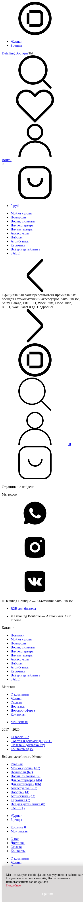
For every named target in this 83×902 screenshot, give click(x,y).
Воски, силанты (23, 221)
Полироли (18, 217)
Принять (47, 894)
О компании (20, 694)
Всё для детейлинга (25, 249)
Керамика (18, 245)
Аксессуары (20, 233)
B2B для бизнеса (23, 608)
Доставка (18, 706)
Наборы (17, 237)
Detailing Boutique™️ (17, 53)
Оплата (16, 702)
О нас (15, 839)
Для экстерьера (22, 225)
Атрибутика (20, 241)
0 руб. (15, 206)
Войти (7, 160)
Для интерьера (22, 229)
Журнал (16, 41)
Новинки (18, 635)
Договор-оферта (23, 710)
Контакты (18, 714)
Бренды (16, 45)
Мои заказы (19, 722)
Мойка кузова (21, 213)
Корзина (18, 827)
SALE (15, 253)
